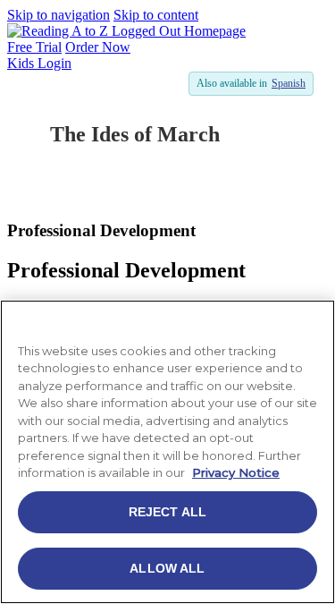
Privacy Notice (236, 472)
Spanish (289, 83)
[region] (167, 452)
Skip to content (155, 14)
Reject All (167, 512)
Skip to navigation (58, 14)
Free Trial (34, 47)
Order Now (97, 47)
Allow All (167, 568)
